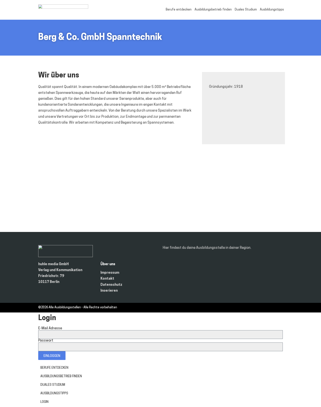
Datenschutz (111, 285)
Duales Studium (246, 9)
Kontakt (107, 279)
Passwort (45, 340)
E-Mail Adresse (50, 328)
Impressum (109, 273)
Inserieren (109, 291)
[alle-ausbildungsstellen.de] (63, 8)
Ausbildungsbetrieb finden (213, 9)
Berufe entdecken (179, 9)
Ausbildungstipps (272, 9)
